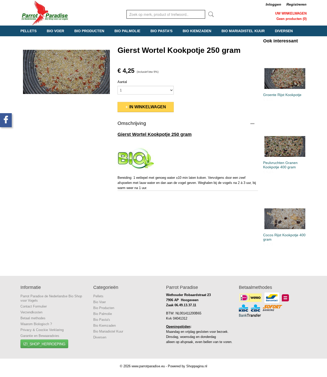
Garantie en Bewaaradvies (39, 336)
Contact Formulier (33, 306)
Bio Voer (55, 31)
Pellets (28, 31)
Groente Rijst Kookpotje (282, 95)
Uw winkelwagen (291, 13)
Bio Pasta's (161, 31)
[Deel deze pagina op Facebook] (6, 120)
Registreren (296, 4)
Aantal (122, 82)
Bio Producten (89, 31)
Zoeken (210, 14)
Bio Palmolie (127, 31)
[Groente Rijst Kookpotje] (284, 68)
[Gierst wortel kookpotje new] (66, 65)
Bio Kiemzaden (197, 31)
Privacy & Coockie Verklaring (42, 330)
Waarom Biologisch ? (36, 324)
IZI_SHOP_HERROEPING (44, 343)
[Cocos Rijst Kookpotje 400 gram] (284, 208)
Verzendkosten (31, 312)
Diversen (284, 31)
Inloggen (273, 4)
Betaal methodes (32, 318)
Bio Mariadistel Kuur (243, 31)
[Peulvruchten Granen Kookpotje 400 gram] (284, 136)
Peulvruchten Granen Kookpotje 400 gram (280, 165)
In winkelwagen (147, 107)
